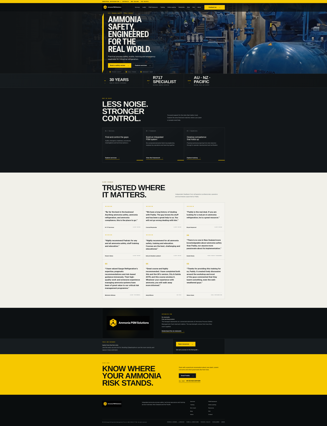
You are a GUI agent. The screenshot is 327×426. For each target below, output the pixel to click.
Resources (182, 7)
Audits (144, 7)
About (199, 7)
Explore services (143, 65)
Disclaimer (215, 422)
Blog (188, 7)
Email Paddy (187, 375)
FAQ (193, 7)
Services (137, 7)
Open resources (185, 344)
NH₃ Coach (193, 408)
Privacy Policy (205, 422)
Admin (223, 422)
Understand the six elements (173, 331)
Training (162, 7)
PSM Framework (153, 7)
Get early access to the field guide (187, 350)
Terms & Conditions (192, 422)
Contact (210, 414)
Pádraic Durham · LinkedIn (175, 422)
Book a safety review (119, 65)
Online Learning (171, 7)
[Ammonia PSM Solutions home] (115, 7)
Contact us (215, 7)
